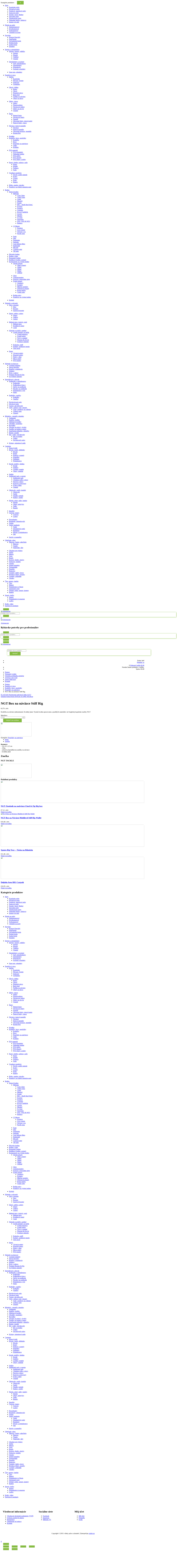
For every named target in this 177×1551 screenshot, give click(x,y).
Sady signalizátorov (19, 63)
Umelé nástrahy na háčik (21, 332)
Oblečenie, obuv (10, 540)
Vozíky (11, 523)
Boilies (7, 190)
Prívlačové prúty (14, 9)
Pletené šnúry (17, 115)
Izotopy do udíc (14, 22)
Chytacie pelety (18, 353)
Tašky (15, 145)
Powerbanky (13, 519)
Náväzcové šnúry (18, 117)
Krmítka (11, 136)
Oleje (15, 276)
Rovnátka (12, 425)
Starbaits (16, 242)
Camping (8, 446)
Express (19, 206)
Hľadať (15, 653)
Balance (19, 223)
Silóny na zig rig (18, 109)
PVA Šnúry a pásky (19, 159)
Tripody (15, 413)
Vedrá (15, 527)
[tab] (74, 740)
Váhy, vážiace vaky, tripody (18, 408)
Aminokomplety (18, 277)
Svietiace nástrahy (23, 342)
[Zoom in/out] (32, 1546)
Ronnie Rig (17, 133)
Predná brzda (13, 43)
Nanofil (15, 119)
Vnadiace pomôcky (15, 173)
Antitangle (12, 418)
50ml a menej (21, 265)
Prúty (6, 5)
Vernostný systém (10, 674)
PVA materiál (13, 150)
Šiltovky (16, 544)
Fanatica (20, 208)
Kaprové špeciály (14, 37)
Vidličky (16, 57)
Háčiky (11, 77)
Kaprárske (16, 79)
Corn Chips (21, 195)
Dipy (14, 307)
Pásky (15, 392)
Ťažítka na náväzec (19, 96)
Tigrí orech (16, 348)
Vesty (11, 556)
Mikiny (11, 554)
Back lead (16, 95)
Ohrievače (16, 492)
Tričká (11, 552)
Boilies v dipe (13, 256)
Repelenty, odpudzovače (17, 521)
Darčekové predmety (11, 606)
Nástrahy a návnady (11, 303)
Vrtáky (15, 438)
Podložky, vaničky (15, 395)
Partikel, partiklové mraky (21, 346)
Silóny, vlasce (13, 101)
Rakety (15, 182)
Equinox (20, 228)
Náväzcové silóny (19, 107)
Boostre (15, 309)
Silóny (15, 103)
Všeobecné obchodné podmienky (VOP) (20, 1516)
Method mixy (17, 324)
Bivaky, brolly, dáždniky (17, 450)
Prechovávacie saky (15, 402)
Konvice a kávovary (19, 483)
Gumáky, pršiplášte (15, 576)
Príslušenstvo (17, 461)
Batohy (15, 508)
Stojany (15, 53)
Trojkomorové (13, 31)
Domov (7, 672)
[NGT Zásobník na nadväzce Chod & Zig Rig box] (72, 802)
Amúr (19, 199)
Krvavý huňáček (22, 212)
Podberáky (16, 383)
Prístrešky (16, 457)
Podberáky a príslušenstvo (17, 381)
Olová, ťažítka (13, 87)
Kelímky (16, 147)
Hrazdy (15, 55)
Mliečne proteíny (22, 287)
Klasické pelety (18, 355)
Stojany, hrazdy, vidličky (17, 51)
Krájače (11, 300)
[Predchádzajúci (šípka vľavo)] (6, 1549)
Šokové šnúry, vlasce (20, 123)
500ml (19, 271)
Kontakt (7, 681)
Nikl (14, 238)
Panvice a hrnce (18, 482)
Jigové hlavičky (14, 367)
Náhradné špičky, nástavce (17, 20)
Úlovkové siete (14, 404)
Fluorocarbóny (18, 105)
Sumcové (16, 82)
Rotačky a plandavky (16, 369)
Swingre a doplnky (19, 69)
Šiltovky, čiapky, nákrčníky (18, 542)
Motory (11, 585)
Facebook (46, 1516)
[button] (137, 665)
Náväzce (16, 128)
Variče (15, 494)
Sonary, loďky (9, 595)
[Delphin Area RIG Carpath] (72, 878)
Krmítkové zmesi (18, 326)
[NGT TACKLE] (16, 736)
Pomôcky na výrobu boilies (22, 297)
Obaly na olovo (18, 98)
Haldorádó (16, 246)
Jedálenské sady (18, 478)
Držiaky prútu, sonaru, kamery (19, 590)
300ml (19, 269)
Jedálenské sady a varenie (17, 476)
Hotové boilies (13, 192)
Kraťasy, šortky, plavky (16, 560)
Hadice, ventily (18, 497)
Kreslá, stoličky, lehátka (16, 464)
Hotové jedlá (13, 448)
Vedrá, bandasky (14, 525)
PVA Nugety (17, 158)
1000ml (19, 273)
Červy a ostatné (22, 338)
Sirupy (15, 315)
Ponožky (12, 569)
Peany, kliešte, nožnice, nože (18, 162)
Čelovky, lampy (14, 513)
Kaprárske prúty (14, 7)
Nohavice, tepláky (15, 562)
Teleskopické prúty (15, 18)
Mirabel (19, 216)
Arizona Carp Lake (11, 678)
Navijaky (8, 35)
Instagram (46, 1518)
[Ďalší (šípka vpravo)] (15, 1549)
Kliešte (15, 166)
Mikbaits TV (47, 1520)
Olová (15, 91)
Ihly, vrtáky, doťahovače (17, 435)
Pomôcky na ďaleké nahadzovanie (20, 187)
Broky (15, 89)
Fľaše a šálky (17, 485)
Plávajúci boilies (14, 254)
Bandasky (16, 530)
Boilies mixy (17, 295)
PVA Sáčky (17, 156)
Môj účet (81, 1516)
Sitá (14, 534)
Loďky (11, 601)
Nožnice (16, 168)
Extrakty (20, 285)
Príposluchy (17, 67)
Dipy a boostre (14, 305)
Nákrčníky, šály (18, 548)
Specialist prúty (14, 16)
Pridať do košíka (12, 720)
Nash (14, 236)
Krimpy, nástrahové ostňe (17, 443)
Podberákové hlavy (19, 385)
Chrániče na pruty (15, 32)
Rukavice (12, 571)
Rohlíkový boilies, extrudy (17, 260)
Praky (15, 180)
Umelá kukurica (22, 334)
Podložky (16, 397)
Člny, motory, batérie (11, 581)
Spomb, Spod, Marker (16, 15)
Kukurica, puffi (18, 345)
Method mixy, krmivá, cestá (18, 322)
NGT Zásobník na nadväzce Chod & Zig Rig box (22, 806)
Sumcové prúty (14, 13)
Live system (21, 230)
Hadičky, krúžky (14, 420)
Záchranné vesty (14, 589)
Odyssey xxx (21, 232)
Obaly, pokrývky (18, 504)
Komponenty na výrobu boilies (19, 262)
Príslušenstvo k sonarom (17, 599)
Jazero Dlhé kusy (10, 679)
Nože (15, 170)
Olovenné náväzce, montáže (22, 131)
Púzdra (15, 502)
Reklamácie (11, 1520)
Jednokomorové (14, 27)
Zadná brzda (13, 45)
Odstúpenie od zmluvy (14, 1521)
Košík (81, 1520)
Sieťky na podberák (19, 387)
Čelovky (16, 514)
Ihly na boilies (17, 436)
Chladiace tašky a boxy (20, 480)
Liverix (19, 214)
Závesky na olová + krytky (17, 427)
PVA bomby (17, 360)
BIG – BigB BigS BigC (25, 205)
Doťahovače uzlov (19, 440)
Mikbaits (16, 194)
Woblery (12, 371)
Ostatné (15, 59)
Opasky (11, 563)
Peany (15, 164)
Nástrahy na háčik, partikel (17, 330)
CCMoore (16, 226)
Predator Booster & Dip (16, 375)
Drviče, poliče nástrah (20, 175)
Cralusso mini (17, 249)
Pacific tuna (21, 233)
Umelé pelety (21, 336)
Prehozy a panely (18, 455)
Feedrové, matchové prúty (17, 11)
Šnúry (11, 114)
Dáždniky (16, 459)
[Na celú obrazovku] (23, 1546)
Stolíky (11, 474)
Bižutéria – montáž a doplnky (14, 416)
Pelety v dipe (17, 357)
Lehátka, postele (18, 469)
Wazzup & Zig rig (23, 340)
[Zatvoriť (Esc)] (6, 1546)
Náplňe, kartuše (18, 496)
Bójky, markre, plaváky (16, 185)
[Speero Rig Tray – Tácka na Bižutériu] (72, 846)
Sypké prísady (17, 281)
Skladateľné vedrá (19, 529)
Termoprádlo (13, 567)
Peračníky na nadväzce (20, 144)
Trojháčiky (16, 84)
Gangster (20, 210)
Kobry (15, 176)
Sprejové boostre (18, 310)
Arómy (15, 319)
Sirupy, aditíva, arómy (16, 313)
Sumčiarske (12, 39)
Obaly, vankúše (18, 471)
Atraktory (20, 283)
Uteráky (11, 578)
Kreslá (15, 466)
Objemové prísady (23, 288)
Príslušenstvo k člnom (16, 587)
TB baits (16, 251)
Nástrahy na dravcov (11, 364)
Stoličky (15, 467)
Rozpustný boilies (15, 258)
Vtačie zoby (21, 292)
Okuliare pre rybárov (16, 551)
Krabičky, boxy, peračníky (17, 138)
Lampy (15, 516)
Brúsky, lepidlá (14, 433)
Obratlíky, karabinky (15, 423)
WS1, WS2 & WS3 (23, 221)
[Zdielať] (15, 1546)
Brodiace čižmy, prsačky (17, 574)
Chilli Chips (21, 197)
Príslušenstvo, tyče (19, 390)
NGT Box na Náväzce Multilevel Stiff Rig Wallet (21, 818)
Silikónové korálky (15, 422)
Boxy (15, 142)
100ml (19, 267)
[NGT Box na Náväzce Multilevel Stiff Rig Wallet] (18, 814)
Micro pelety (17, 359)
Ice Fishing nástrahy (15, 376)
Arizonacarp (5, 623)
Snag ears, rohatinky (15, 72)
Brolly (15, 453)
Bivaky (15, 452)
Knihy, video (9, 604)
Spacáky (12, 511)
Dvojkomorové (14, 29)
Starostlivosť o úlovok (12, 379)
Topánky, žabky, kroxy (16, 573)
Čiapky (15, 546)
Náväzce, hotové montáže (17, 126)
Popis (7, 739)
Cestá (15, 328)
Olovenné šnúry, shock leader (22, 121)
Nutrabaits (16, 240)
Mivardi (15, 247)
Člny (10, 583)
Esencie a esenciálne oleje (21, 279)
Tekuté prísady (18, 263)
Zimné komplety (14, 565)
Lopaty (15, 178)
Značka (7, 741)
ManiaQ (20, 201)
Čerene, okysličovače (16, 406)
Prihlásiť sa (140, 662)
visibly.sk (92, 1533)
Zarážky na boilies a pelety (17, 429)
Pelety (11, 351)
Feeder (19, 203)
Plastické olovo (18, 93)
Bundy (11, 558)
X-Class (19, 217)
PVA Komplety (18, 152)
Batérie (11, 592)
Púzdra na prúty (10, 25)
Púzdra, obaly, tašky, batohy (18, 500)
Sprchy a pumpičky (15, 537)
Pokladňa (82, 1518)
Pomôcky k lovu (10, 75)
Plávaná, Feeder (18, 81)
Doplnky (12, 46)
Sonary (11, 597)
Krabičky (16, 140)
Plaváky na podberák (20, 389)
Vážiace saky (17, 411)
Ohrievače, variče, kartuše (17, 490)
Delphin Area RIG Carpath (12, 882)
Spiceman (20, 219)
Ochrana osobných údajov (15, 1518)
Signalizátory (17, 65)
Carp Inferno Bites (19, 244)
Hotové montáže (18, 129)
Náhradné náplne (18, 154)
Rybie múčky (21, 290)
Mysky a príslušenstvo (20, 532)
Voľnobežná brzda (15, 41)
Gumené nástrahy (14, 365)
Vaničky (15, 399)
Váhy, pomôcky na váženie (22, 409)
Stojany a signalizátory (12, 49)
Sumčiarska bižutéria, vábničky (19, 431)
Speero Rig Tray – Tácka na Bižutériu (17, 850)
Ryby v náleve (13, 373)
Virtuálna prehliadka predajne (14, 676)
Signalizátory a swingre (16, 62)
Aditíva (15, 317)
